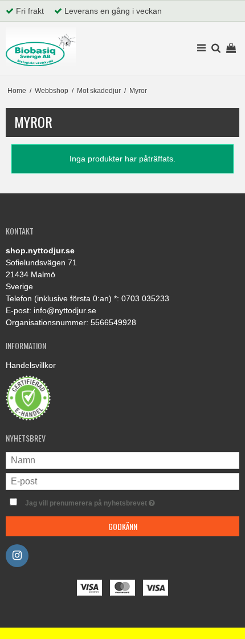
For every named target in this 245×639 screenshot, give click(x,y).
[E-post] (122, 481)
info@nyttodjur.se (65, 310)
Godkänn (122, 526)
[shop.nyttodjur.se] (41, 46)
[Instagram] (17, 555)
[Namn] (122, 459)
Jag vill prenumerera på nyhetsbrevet (108, 500)
